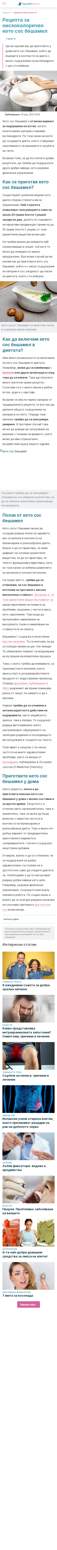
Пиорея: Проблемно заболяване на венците (27, 1211)
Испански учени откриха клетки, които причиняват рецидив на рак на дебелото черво (27, 1123)
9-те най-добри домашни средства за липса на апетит (25, 1254)
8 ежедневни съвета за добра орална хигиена (26, 987)
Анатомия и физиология (16, 1292)
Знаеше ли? (8, 1115)
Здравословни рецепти (25, 12)
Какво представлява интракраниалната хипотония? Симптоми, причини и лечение (26, 1032)
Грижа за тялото (12, 982)
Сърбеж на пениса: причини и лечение (25, 1077)
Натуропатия (9, 1249)
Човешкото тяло (12, 1072)
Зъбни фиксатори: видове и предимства (24, 1168)
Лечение (7, 1163)
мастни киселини (13, 641)
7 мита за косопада (17, 1295)
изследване (10, 762)
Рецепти (6, 12)
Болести (7, 1025)
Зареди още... (28, 1304)
